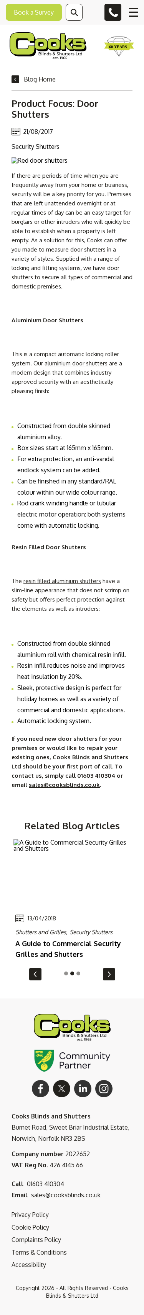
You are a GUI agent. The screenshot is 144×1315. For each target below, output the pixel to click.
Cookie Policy (30, 1227)
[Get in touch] (112, 12)
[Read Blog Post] (72, 873)
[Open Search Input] (74, 12)
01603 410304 (45, 1184)
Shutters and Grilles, (41, 932)
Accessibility (29, 1264)
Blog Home (40, 79)
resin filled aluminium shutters (62, 581)
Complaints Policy (36, 1239)
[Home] (48, 46)
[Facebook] (40, 1088)
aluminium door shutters (76, 363)
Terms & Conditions (39, 1252)
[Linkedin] (82, 1088)
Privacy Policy (30, 1214)
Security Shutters (91, 932)
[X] (61, 1088)
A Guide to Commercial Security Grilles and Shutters (68, 949)
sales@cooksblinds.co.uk (64, 784)
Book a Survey (34, 12)
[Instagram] (104, 1088)
